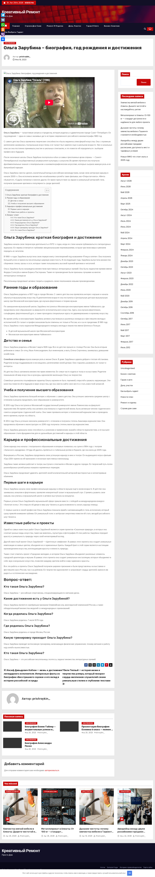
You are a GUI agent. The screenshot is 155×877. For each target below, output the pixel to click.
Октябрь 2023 (127, 267)
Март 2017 (125, 336)
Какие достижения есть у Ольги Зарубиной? (31, 220)
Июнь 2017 (125, 324)
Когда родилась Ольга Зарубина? (27, 223)
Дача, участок (75, 26)
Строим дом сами (33, 26)
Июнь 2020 (126, 290)
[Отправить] (2, 39)
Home (102, 867)
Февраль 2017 (127, 341)
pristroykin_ (25, 57)
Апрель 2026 (126, 198)
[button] (145, 28)
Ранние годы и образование (18, 198)
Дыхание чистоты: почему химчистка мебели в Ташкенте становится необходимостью (134, 131)
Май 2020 (125, 295)
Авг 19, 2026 (87, 836)
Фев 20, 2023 (30, 732)
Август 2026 (126, 181)
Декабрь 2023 (127, 261)
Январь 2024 (127, 255)
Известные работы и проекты (22, 212)
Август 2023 (126, 272)
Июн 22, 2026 (126, 836)
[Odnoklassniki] (2, 29)
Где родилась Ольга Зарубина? (26, 225)
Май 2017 (125, 330)
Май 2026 (125, 192)
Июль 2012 (125, 347)
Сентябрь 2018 (127, 313)
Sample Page (112, 867)
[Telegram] (2, 15)
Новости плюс (127, 397)
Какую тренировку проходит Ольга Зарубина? (31, 227)
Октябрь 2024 (127, 209)
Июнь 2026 (126, 186)
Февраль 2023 (127, 278)
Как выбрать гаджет (13, 32)
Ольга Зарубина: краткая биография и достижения (27, 195)
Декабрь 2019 (127, 301)
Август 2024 (126, 215)
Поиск (125, 74)
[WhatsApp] (2, 24)
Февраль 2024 (127, 249)
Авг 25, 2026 (11, 836)
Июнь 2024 (126, 226)
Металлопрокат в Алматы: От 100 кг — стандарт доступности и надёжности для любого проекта (135, 119)
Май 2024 (125, 232)
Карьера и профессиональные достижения (25, 206)
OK (129, 873)
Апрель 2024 (126, 238)
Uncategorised (10, 43)
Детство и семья (16, 200)
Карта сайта (147, 867)
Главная (16, 26)
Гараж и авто (92, 26)
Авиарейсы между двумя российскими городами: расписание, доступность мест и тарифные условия (134, 833)
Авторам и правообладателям (131, 867)
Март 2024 (125, 244)
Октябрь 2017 (127, 318)
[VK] (2, 19)
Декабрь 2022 (127, 284)
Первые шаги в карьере (19, 209)
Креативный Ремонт (21, 12)
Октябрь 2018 (127, 307)
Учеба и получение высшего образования (27, 203)
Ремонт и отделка (55, 26)
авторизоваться (52, 770)
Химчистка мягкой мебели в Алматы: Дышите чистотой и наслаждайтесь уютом (133, 106)
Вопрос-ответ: (13, 215)
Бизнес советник (112, 26)
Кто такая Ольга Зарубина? (24, 217)
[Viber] (2, 34)
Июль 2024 (126, 221)
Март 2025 (125, 203)
